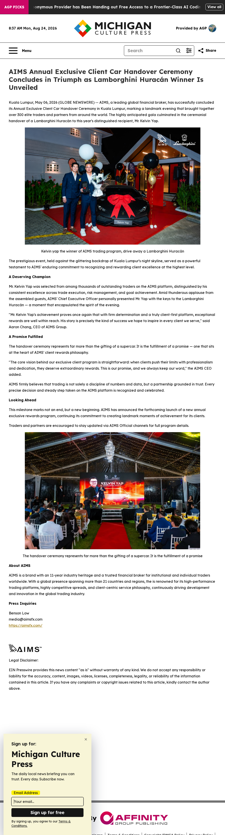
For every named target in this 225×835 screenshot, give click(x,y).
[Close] (86, 739)
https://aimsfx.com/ (25, 625)
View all (214, 7)
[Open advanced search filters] (188, 51)
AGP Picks (14, 7)
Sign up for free (47, 812)
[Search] (178, 51)
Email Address (26, 793)
